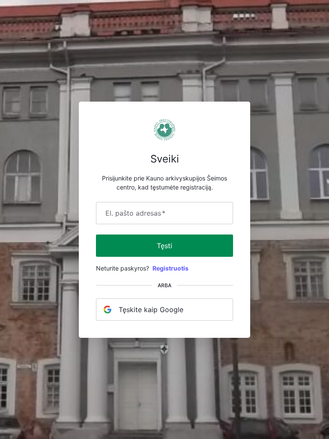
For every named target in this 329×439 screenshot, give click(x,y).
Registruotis (170, 268)
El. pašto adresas (135, 213)
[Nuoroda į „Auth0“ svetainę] (165, 349)
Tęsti (164, 245)
